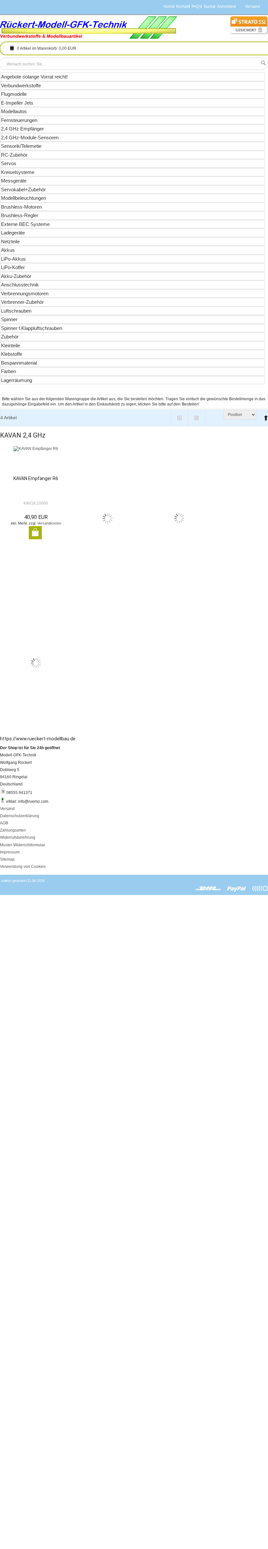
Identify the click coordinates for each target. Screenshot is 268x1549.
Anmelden (226, 6)
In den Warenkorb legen (35, 532)
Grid (179, 417)
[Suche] (262, 63)
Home (168, 6)
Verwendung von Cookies (23, 866)
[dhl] (208, 889)
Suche (209, 6)
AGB (4, 823)
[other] (260, 889)
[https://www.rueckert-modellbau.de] (88, 27)
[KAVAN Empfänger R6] (36, 460)
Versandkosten (49, 523)
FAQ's (197, 6)
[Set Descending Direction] (264, 415)
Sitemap (7, 859)
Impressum (10, 852)
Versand (7, 808)
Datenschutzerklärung (19, 816)
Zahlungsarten (13, 830)
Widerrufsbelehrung (17, 837)
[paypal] (236, 889)
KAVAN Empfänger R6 (35, 478)
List (197, 417)
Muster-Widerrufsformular (22, 845)
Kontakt (183, 6)
